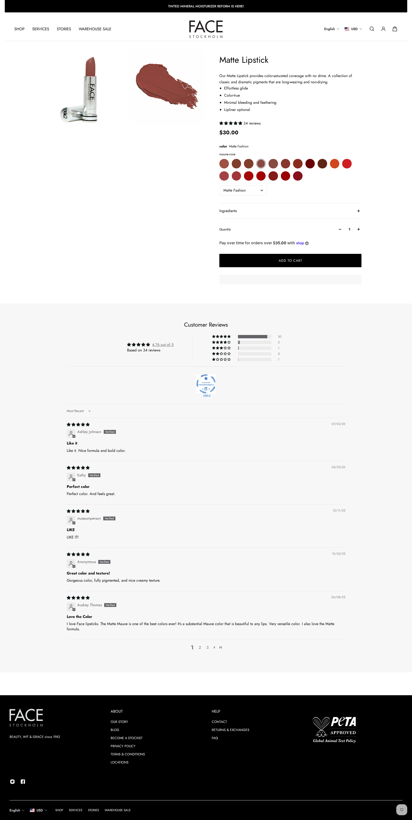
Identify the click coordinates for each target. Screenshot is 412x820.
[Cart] (395, 29)
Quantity (225, 229)
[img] (78, 424)
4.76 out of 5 (163, 344)
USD (39, 810)
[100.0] (206, 383)
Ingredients (228, 211)
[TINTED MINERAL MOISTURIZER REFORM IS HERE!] (206, 6)
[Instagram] (12, 781)
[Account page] (383, 29)
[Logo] (206, 29)
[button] (231, 123)
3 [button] (207, 647)
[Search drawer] (372, 29)
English (15, 810)
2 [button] (200, 647)
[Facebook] (23, 781)
